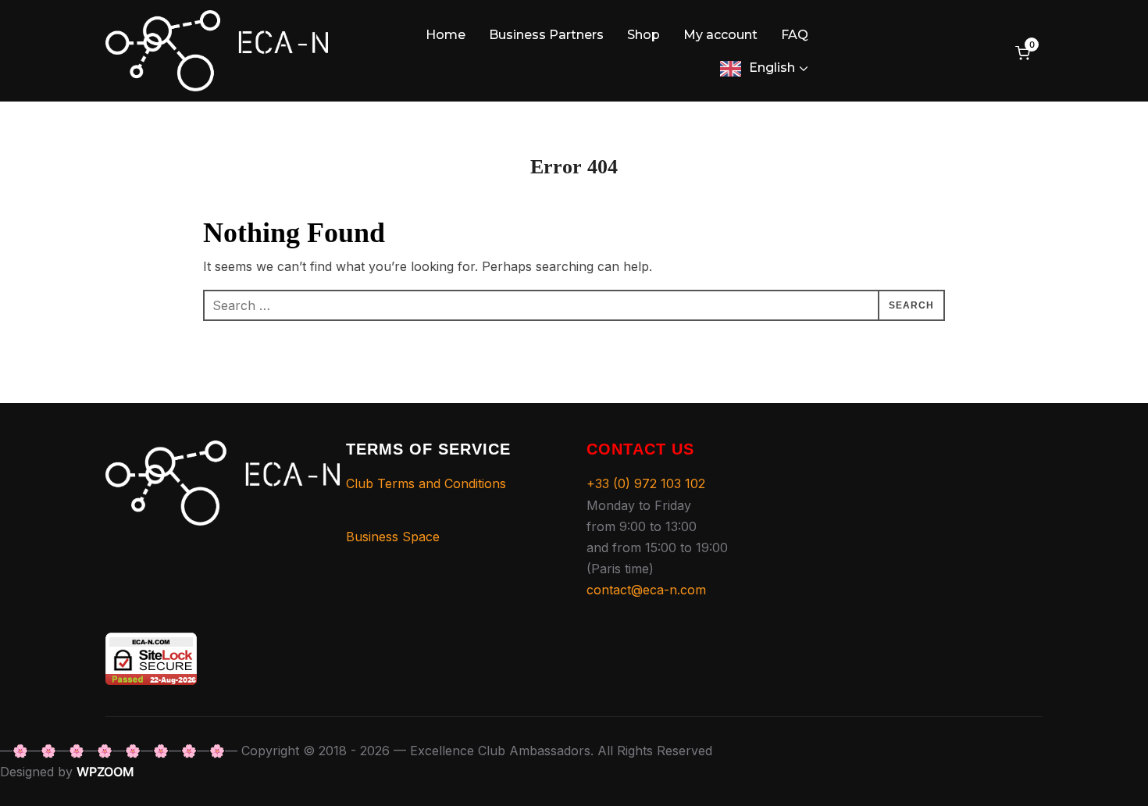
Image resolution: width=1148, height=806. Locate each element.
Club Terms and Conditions (426, 483)
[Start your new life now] (222, 450)
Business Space (393, 536)
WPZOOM (105, 771)
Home (445, 34)
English (772, 67)
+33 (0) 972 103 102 (645, 483)
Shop (643, 34)
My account (720, 34)
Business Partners (546, 34)
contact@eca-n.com (646, 589)
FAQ (794, 34)
